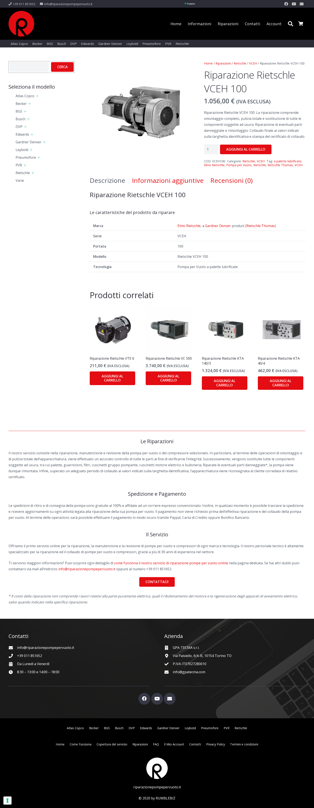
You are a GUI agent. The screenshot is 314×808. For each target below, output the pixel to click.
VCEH (253, 63)
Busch (20, 119)
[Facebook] (286, 4)
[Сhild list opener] (37, 96)
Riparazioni (223, 63)
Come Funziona (80, 744)
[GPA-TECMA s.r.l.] (168, 648)
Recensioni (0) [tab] (231, 180)
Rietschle (240, 63)
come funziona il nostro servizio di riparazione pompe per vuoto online (171, 563)
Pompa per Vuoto (239, 165)
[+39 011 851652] (13, 656)
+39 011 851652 (29, 655)
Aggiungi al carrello (245, 149)
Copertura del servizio (112, 744)
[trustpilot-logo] (189, 4)
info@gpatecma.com (189, 672)
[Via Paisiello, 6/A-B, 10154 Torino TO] (168, 656)
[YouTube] (294, 4)
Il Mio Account (174, 744)
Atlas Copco (25, 96)
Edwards (22, 134)
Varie (20, 180)
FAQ (156, 744)
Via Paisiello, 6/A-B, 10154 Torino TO (202, 655)
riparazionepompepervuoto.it (157, 787)
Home (208, 63)
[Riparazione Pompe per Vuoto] (21, 24)
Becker (21, 103)
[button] (290, 23)
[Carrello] (300, 24)
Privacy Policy (215, 744)
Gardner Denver (218, 225)
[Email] (301, 4)
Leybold (22, 149)
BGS (19, 111)
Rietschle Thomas (280, 165)
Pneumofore (26, 157)
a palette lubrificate (287, 161)
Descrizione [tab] (107, 180)
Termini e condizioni (244, 744)
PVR (19, 165)
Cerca (62, 67)
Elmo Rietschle (214, 165)
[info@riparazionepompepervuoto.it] (13, 648)
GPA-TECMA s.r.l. (186, 647)
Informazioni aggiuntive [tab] (168, 180)
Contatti (195, 744)
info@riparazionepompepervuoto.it (86, 569)
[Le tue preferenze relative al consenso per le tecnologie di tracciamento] (7, 800)
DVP (19, 126)
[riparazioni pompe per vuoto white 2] (157, 768)
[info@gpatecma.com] (168, 672)
